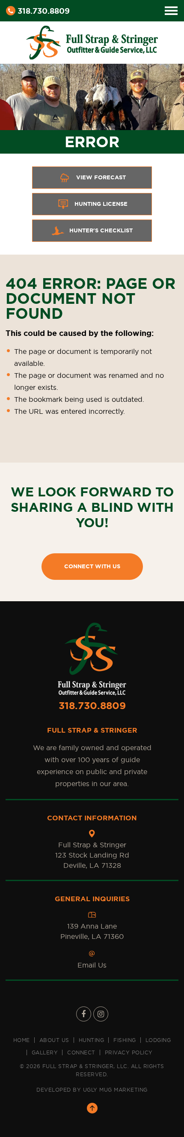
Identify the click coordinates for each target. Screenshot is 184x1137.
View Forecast (101, 177)
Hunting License (101, 204)
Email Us (92, 965)
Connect (81, 1052)
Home (21, 1040)
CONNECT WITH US (92, 566)
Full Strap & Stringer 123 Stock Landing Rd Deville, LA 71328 (92, 855)
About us (54, 1040)
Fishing (124, 1040)
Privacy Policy (129, 1052)
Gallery (45, 1052)
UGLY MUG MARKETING (115, 1089)
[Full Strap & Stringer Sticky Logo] (92, 41)
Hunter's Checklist (101, 230)
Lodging (158, 1040)
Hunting (91, 1040)
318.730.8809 (44, 10)
